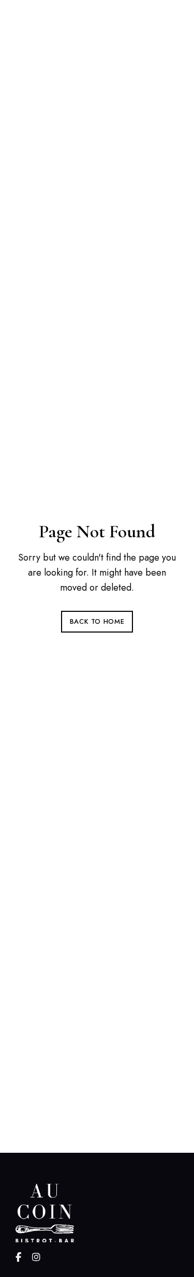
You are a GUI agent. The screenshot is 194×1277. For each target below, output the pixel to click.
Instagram (36, 1257)
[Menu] (168, 31)
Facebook (18, 1257)
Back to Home (97, 621)
